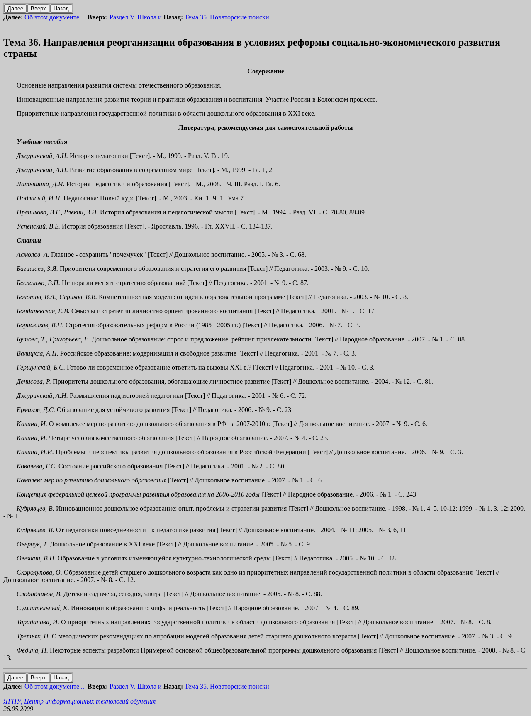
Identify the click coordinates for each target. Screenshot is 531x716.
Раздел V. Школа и (136, 17)
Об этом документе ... (55, 17)
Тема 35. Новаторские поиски (227, 17)
